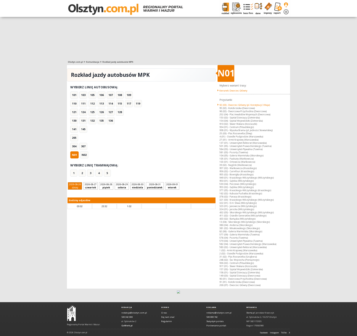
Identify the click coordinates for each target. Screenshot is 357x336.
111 (83, 103)
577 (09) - (239, 234)
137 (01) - (243, 142)
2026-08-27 (91, 186)
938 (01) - (246, 130)
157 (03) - (241, 269)
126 (101, 112)
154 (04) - (241, 120)
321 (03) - (246, 199)
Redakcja (126, 307)
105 (92, 95)
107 (110, 95)
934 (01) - (236, 127)
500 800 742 (212, 317)
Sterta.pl (250, 312)
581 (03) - (233, 152)
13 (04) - (244, 222)
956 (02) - (236, 171)
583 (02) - (243, 247)
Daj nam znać (167, 317)
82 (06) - (240, 231)
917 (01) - (238, 266)
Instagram (274, 332)
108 (120, 95)
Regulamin (166, 321)
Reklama (211, 307)
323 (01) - (238, 206)
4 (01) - (241, 136)
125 (92, 112)
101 (74, 95)
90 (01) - (243, 278)
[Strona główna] (125, 9)
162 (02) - (240, 193)
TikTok (284, 332)
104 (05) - (241, 155)
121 (74, 112)
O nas (164, 312)
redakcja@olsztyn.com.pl (134, 312)
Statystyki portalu (215, 321)
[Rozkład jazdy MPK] (224, 8)
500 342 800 (127, 317)
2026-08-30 (137, 186)
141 (74, 129)
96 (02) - (243, 111)
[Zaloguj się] (286, 5)
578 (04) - (233, 237)
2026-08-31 (155, 186)
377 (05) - (245, 190)
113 (101, 103)
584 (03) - (241, 149)
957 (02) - (238, 168)
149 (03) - (239, 275)
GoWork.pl (127, 325)
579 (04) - (241, 240)
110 (74, 103)
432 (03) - (246, 212)
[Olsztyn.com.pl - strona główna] (71, 313)
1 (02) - (238, 250)
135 (101, 120)
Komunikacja (92, 61)
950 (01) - (236, 180)
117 (129, 103)
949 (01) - (246, 177)
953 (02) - (236, 187)
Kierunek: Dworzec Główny (233, 90)
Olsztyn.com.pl (75, 61)
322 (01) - (238, 203)
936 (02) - (236, 263)
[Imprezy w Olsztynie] (267, 8)
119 (138, 103)
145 (83, 129)
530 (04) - (237, 184)
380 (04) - (236, 225)
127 (110, 112)
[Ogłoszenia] (235, 8)
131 (83, 120)
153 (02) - (239, 117)
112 (92, 103)
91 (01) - (237, 282)
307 (83, 146)
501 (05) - (245, 146)
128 (120, 112)
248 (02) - (239, 259)
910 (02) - (238, 124)
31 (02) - (238, 256)
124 (83, 112)
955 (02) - (236, 174)
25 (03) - (235, 133)
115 (120, 103)
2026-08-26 (75, 186)
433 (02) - (237, 218)
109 (129, 95)
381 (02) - (239, 228)
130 (74, 120)
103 (83, 95)
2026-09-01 (172, 186)
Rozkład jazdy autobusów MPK (117, 61)
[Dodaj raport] (277, 8)
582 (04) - (247, 244)
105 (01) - (236, 158)
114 (110, 103)
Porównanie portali (216, 325)
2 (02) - (241, 253)
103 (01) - (237, 161)
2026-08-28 (106, 186)
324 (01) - (236, 209)
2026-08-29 (122, 186)
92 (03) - (244, 105)
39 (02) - (235, 165)
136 (110, 120)
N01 (74, 155)
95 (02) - (237, 108)
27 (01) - (238, 139)
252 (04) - (244, 114)
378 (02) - (235, 196)
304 (74, 146)
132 (92, 120)
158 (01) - (239, 272)
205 (74, 137)
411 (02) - (242, 215)
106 (101, 95)
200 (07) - (239, 285)
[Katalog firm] (247, 8)
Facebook (264, 332)
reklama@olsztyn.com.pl (218, 312)
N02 (84, 155)
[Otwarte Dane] (257, 8)
